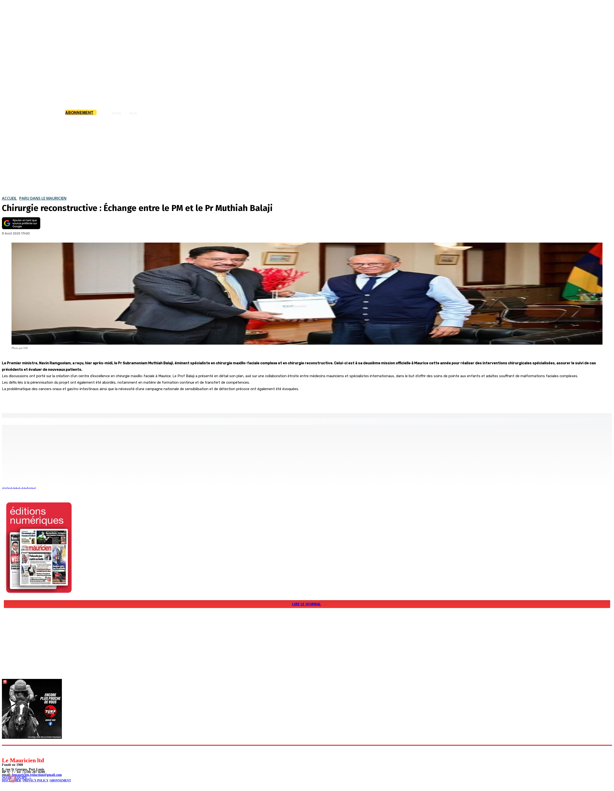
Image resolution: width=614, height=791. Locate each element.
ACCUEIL (9, 198)
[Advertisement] (307, 155)
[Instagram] (17, 751)
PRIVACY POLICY (35, 780)
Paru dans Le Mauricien (42, 198)
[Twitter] (67, 401)
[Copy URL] (84, 401)
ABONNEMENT (60, 780)
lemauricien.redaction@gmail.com (37, 775)
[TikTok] (38, 751)
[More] (102, 401)
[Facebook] (50, 401)
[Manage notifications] (12, 778)
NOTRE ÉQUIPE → (17, 777)
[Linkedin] (28, 751)
